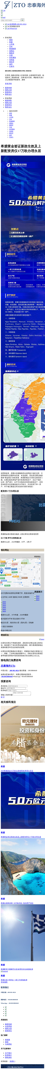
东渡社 (12, 1061)
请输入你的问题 (7, 695)
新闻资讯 (8, 92)
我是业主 (8, 94)
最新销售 (8, 100)
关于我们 (8, 1053)
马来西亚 (8, 1044)
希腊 (11, 42)
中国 (11, 55)
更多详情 (8, 84)
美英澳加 (12, 57)
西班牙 (11, 62)
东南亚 (11, 60)
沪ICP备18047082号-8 (15, 1067)
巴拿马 (11, 66)
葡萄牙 (11, 53)
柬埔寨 (7, 1040)
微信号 (3, 688)
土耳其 (11, 44)
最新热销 (8, 88)
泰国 (11, 40)
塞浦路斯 (12, 49)
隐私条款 (8, 1057)
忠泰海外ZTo (8, 665)
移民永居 (8, 90)
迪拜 (11, 64)
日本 (11, 46)
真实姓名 (4, 686)
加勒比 (11, 51)
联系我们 (8, 1055)
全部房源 (8, 1026)
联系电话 (4, 690)
